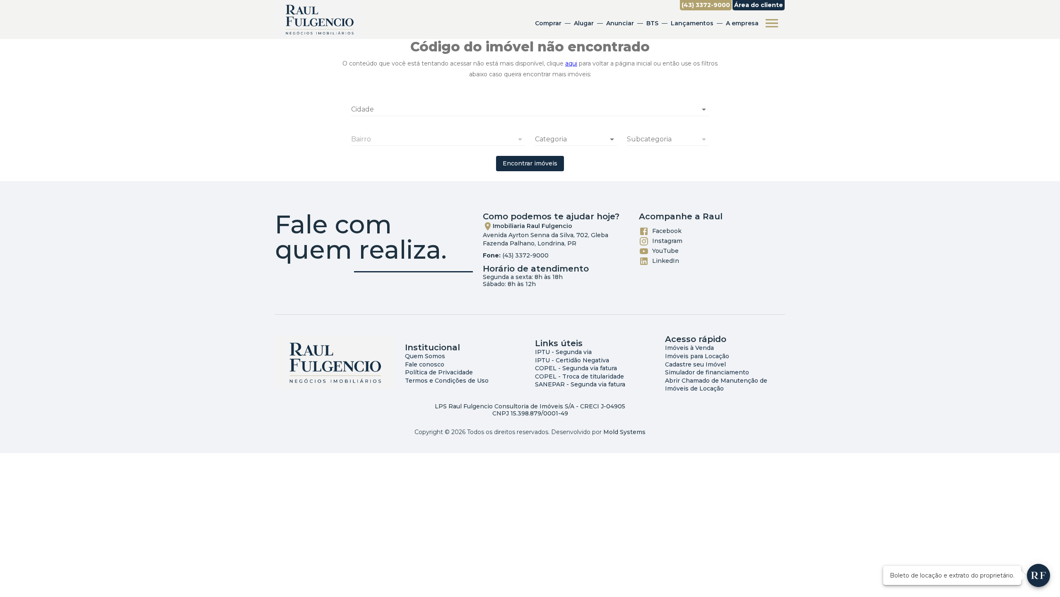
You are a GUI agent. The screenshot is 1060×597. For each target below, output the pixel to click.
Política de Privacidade (439, 372)
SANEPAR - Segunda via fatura (580, 384)
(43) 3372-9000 (525, 255)
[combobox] (530, 106)
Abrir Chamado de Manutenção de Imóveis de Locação (716, 385)
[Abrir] (704, 109)
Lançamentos (692, 23)
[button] (576, 139)
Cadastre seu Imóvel (695, 364)
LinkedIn (665, 261)
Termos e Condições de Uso (447, 380)
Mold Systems (624, 432)
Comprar (548, 23)
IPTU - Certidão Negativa (572, 360)
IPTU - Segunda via (563, 352)
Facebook (667, 231)
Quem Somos (425, 356)
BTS (652, 23)
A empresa (742, 23)
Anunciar (620, 23)
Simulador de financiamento (707, 372)
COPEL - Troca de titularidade (579, 376)
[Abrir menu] (772, 23)
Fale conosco (424, 364)
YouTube (665, 251)
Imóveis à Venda (689, 348)
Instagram (667, 241)
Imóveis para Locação (697, 356)
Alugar (584, 23)
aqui (571, 63)
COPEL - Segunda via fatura (576, 368)
